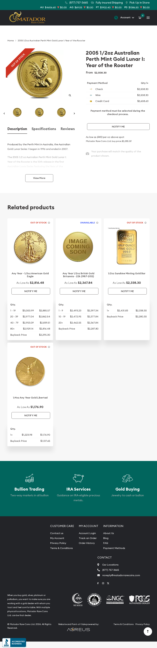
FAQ (105, 543)
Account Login (87, 533)
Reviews (68, 129)
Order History (87, 543)
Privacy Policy (58, 543)
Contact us (56, 533)
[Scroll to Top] (148, 631)
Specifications (44, 129)
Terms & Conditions (61, 548)
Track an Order (88, 538)
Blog (105, 538)
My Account (57, 538)
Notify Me (118, 126)
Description (17, 129)
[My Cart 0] (140, 17)
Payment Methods (114, 548)
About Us (108, 533)
